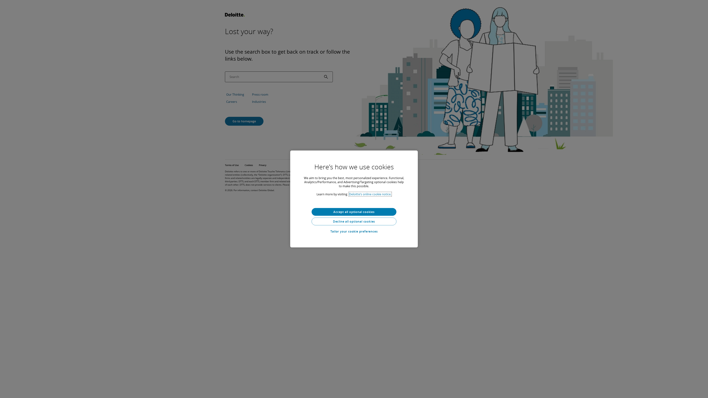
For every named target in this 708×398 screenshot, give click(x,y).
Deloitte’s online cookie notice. (370, 194)
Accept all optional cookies (354, 212)
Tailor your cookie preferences (354, 231)
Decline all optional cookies (354, 221)
